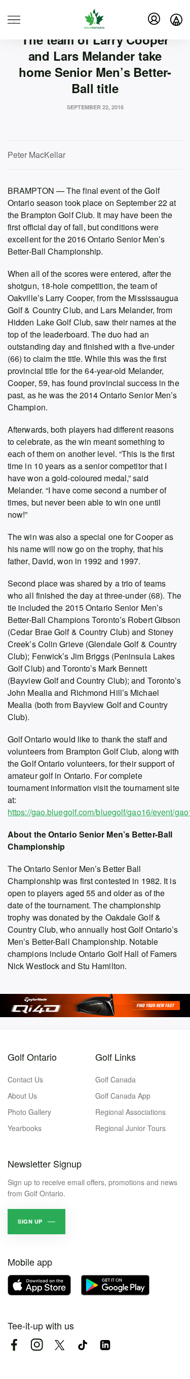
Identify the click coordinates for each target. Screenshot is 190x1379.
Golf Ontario (32, 1056)
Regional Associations (130, 1112)
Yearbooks (25, 1128)
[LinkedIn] (105, 1345)
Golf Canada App (122, 1096)
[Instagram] (36, 1345)
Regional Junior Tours (130, 1128)
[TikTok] (82, 1345)
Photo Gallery (29, 1112)
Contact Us (25, 1079)
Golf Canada (115, 1079)
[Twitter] (59, 1345)
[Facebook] (14, 1345)
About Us (22, 1096)
